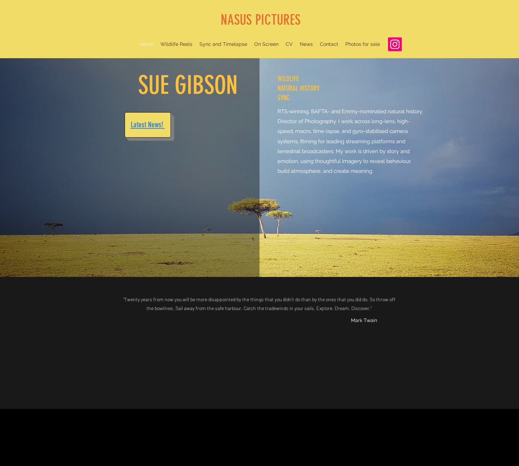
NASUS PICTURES (260, 20)
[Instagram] (395, 44)
